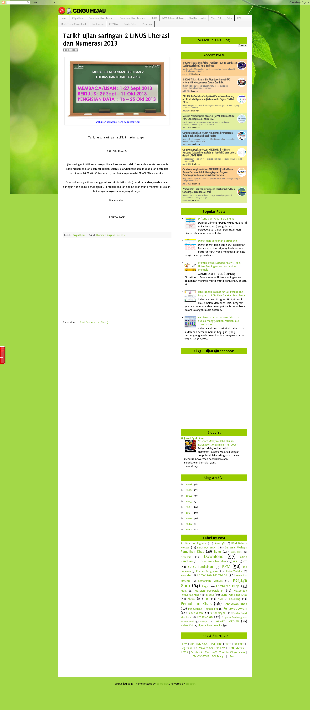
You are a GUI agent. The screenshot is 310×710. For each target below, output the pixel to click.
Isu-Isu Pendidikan (200, 567)
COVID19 (114, 24)
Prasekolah (205, 617)
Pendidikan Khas (235, 604)
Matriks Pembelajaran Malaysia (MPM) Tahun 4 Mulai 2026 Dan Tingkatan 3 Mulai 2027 (208, 117)
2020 (189, 518)
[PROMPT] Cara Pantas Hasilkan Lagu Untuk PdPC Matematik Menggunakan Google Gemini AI (206, 81)
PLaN (220, 599)
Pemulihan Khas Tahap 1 (101, 18)
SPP (192, 644)
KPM (226, 566)
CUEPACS (238, 644)
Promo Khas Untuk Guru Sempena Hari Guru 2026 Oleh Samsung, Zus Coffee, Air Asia (208, 190)
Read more (196, 74)
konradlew (162, 683)
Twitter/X (211, 652)
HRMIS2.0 (201, 644)
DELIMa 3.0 (218, 656)
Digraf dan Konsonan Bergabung (217, 240)
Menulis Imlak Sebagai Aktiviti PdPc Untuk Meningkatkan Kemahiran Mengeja (219, 266)
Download (213, 556)
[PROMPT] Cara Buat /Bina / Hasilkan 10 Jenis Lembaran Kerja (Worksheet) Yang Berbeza (209, 64)
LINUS (154, 18)
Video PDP (187, 625)
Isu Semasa (98, 24)
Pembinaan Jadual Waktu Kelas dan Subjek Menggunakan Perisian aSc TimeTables (219, 321)
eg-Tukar (187, 648)
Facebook (196, 652)
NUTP (228, 644)
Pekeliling (234, 598)
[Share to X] (70, 50)
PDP (207, 598)
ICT (245, 561)
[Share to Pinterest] (76, 50)
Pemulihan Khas (196, 603)
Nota (191, 599)
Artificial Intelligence (194, 543)
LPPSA (184, 652)
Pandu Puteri (130, 24)
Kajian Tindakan (234, 571)
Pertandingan (218, 613)
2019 (189, 524)
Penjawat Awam (235, 608)
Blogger (190, 683)
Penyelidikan (195, 613)
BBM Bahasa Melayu (173, 18)
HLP (235, 561)
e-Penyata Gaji (204, 648)
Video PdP (216, 18)
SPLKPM (220, 648)
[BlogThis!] (67, 50)
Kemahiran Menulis (210, 580)
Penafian (147, 24)
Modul (210, 594)
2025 (189, 490)
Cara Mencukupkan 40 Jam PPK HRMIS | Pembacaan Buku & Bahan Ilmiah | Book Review (207, 134)
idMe (231, 656)
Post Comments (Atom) (94, 322)
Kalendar (186, 575)
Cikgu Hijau (77, 18)
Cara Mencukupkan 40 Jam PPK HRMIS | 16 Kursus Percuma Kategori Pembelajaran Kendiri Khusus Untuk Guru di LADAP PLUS (209, 152)
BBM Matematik (197, 18)
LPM (212, 644)
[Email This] (64, 50)
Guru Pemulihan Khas (213, 561)
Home (64, 18)
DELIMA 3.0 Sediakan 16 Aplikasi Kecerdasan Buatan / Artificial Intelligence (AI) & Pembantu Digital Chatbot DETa (208, 99)
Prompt (204, 621)
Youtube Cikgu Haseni (232, 652)
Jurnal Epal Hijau (194, 438)
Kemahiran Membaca (212, 575)
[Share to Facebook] (73, 50)
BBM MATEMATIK (208, 547)
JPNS (219, 644)
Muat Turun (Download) (74, 24)
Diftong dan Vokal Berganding (216, 218)
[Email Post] (90, 235)
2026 (189, 484)
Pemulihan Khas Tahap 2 (132, 18)
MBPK (183, 590)
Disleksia (186, 557)
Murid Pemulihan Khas (234, 594)
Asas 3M (219, 543)
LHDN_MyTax (235, 648)
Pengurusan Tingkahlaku (203, 608)
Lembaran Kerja (227, 586)
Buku (229, 18)
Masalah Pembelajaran (209, 590)
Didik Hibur (237, 552)
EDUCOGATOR (201, 656)
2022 (189, 507)
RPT (239, 18)
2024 (189, 495)
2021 (189, 512)
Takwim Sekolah (226, 621)
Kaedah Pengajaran (207, 571)
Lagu (205, 586)
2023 (188, 501)
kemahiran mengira (210, 625)
